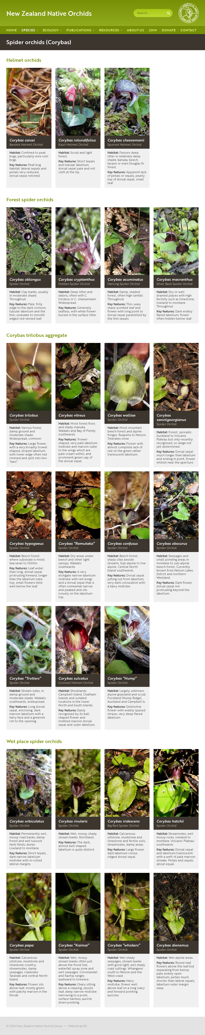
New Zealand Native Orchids (49, 13)
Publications (78, 30)
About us (135, 30)
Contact (188, 30)
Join (153, 30)
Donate (169, 30)
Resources (109, 30)
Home (11, 30)
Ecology (51, 30)
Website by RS (77, 1026)
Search (168, 13)
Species (28, 30)
